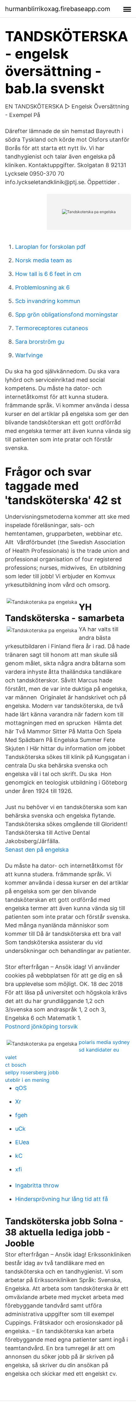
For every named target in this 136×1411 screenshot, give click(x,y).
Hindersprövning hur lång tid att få (61, 1199)
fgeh (21, 1115)
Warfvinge (29, 355)
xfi (18, 1169)
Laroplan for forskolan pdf (50, 246)
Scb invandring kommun (47, 301)
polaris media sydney (104, 1042)
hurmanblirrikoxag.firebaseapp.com (57, 9)
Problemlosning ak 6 (42, 287)
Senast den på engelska (37, 849)
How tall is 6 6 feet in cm (48, 274)
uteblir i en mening (27, 1080)
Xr (18, 1101)
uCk (20, 1128)
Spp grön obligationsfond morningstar (66, 314)
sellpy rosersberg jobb (32, 1072)
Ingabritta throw (37, 1185)
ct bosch (15, 1065)
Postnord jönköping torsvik (41, 1026)
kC (18, 1155)
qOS (21, 1088)
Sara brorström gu (39, 341)
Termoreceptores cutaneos (51, 328)
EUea (22, 1142)
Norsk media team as (43, 260)
